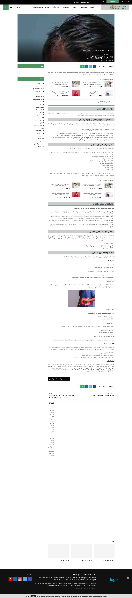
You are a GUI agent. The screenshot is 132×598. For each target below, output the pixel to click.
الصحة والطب (84, 7)
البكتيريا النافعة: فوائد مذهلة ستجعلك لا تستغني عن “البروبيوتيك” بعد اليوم (92, 83)
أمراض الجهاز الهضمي (108, 54)
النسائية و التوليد (40, 130)
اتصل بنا (47, 7)
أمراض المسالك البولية (38, 99)
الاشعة (42, 102)
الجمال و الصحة (40, 110)
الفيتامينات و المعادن (38, 125)
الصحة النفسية (40, 115)
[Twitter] (17, 7)
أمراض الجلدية (40, 86)
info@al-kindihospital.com (90, 588)
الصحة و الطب (100, 54)
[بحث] (19, 71)
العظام (42, 123)
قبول (33, 596)
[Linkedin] (13, 7)
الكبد (42, 128)
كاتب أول (51, 403)
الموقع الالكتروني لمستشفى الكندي (59, 379)
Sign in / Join (124, 1)
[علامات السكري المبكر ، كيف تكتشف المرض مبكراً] (109, 93)
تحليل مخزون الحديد (64, 560)
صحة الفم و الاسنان (39, 144)
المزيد (27, 596)
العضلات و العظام (39, 120)
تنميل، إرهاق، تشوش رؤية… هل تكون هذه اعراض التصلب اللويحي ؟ (60, 83)
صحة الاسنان (41, 138)
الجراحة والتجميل (40, 107)
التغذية (75, 7)
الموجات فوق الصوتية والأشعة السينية (103, 395)
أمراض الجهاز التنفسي (38, 88)
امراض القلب (40, 133)
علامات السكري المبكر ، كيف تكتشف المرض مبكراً (92, 92)
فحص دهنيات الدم (87, 560)
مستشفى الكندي (38, 7)
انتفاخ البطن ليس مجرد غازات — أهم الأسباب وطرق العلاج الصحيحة (61, 396)
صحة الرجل (66, 7)
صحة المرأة (56, 7)
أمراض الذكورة (40, 96)
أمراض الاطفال (40, 83)
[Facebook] (19, 7)
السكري (42, 112)
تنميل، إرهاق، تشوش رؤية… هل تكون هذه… (79, 2)
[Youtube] (10, 7)
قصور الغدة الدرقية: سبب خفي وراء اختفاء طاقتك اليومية (60, 92)
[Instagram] (15, 7)
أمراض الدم (41, 94)
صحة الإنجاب (41, 136)
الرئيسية (92, 7)
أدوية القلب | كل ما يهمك (107, 560)
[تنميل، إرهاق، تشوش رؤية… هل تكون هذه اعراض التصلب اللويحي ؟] (76, 84)
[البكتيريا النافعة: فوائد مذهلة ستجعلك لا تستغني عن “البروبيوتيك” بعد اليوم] (109, 84)
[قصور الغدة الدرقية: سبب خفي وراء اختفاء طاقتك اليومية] (76, 93)
